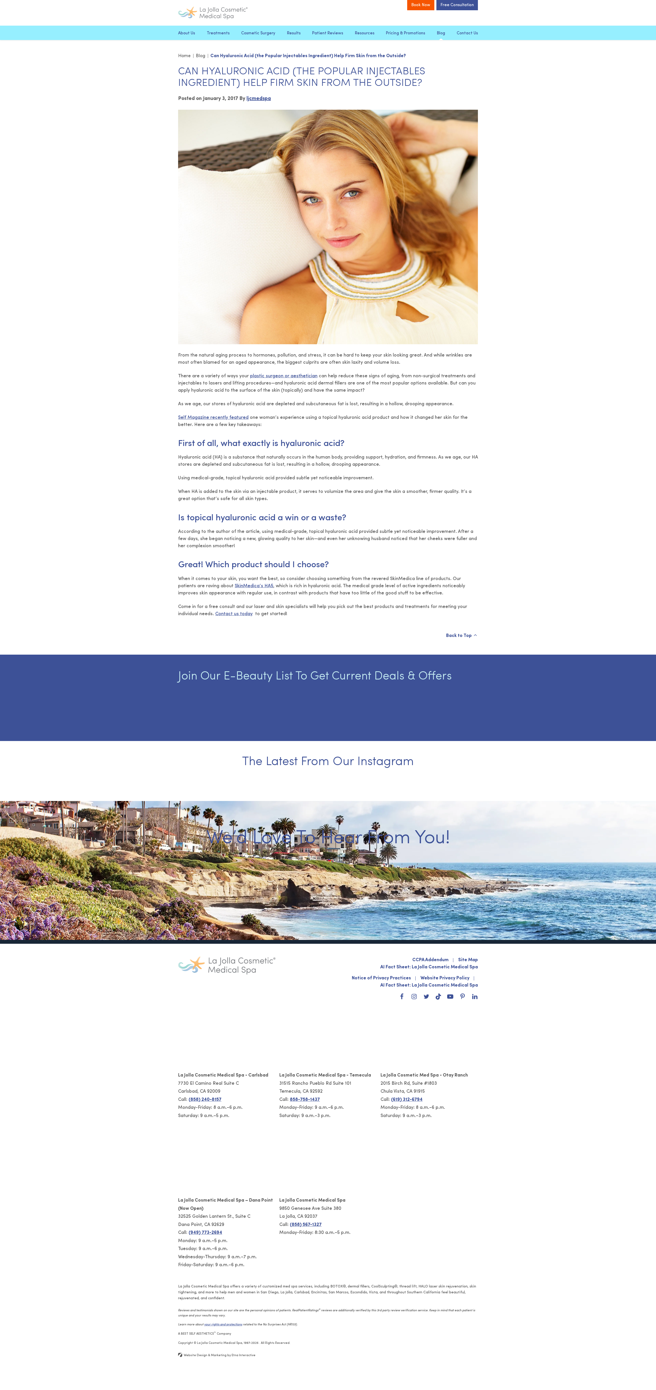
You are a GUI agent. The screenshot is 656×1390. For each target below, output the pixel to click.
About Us (186, 33)
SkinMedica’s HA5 (254, 586)
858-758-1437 (305, 1100)
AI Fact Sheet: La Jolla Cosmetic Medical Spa (429, 967)
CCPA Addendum (430, 960)
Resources (364, 33)
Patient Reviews (327, 33)
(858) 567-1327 (306, 1225)
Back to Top (459, 636)
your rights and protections (223, 1324)
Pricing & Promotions (405, 33)
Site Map (468, 960)
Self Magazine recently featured (213, 417)
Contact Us (467, 33)
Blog (441, 33)
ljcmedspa (259, 98)
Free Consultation (457, 5)
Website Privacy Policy (445, 978)
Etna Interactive (243, 1355)
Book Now (420, 5)
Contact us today (234, 614)
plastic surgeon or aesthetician (283, 376)
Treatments (218, 33)
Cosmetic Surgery (258, 33)
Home (184, 56)
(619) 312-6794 (407, 1100)
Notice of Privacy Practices (381, 978)
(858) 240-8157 (205, 1100)
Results (294, 33)
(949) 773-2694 (205, 1233)
